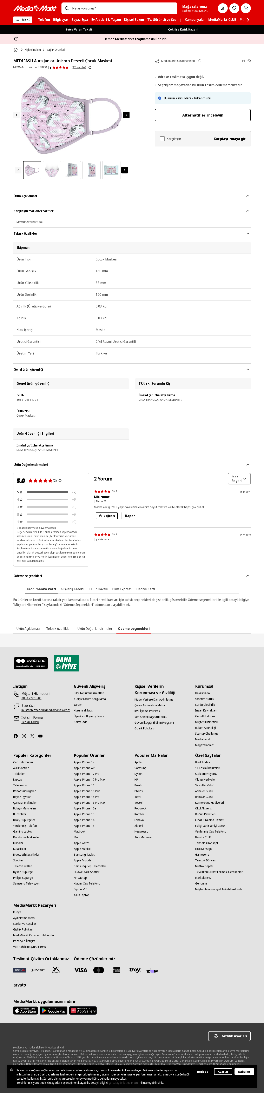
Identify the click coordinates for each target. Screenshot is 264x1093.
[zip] (153, 971)
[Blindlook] (31, 663)
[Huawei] (83, 1010)
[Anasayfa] (16, 49)
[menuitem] (44, 20)
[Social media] (17, 736)
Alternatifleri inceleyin (202, 115)
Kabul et (244, 1072)
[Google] (53, 1010)
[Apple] (25, 1010)
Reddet (202, 1072)
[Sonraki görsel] (126, 115)
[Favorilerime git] (234, 8)
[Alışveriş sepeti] (246, 8)
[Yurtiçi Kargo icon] (56, 970)
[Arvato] (19, 985)
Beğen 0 (109, 516)
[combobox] (123, 8)
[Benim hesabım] (223, 8)
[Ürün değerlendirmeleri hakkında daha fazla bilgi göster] (90, 67)
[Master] (98, 970)
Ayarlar (223, 1072)
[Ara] (67, 8)
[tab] (41, 589)
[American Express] (116, 970)
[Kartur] (38, 970)
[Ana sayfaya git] (35, 8)
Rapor (130, 516)
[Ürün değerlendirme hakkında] (60, 480)
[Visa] (80, 970)
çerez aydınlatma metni (123, 1083)
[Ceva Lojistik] (19, 970)
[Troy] (134, 970)
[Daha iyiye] (66, 663)
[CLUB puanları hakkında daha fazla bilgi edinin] (200, 61)
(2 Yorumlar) (79, 67)
